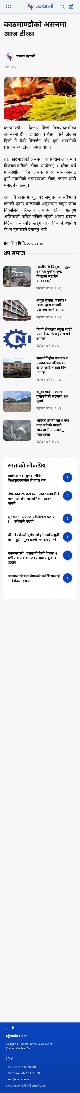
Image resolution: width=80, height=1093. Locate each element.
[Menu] (9, 6)
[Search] (62, 6)
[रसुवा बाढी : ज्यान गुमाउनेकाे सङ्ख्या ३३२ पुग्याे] (17, 401)
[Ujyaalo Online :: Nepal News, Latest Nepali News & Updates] (40, 6)
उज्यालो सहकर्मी (25, 56)
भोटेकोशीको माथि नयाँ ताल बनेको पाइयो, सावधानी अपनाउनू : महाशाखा (52, 428)
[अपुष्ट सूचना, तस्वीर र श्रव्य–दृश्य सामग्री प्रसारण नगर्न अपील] (17, 310)
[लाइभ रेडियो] (71, 7)
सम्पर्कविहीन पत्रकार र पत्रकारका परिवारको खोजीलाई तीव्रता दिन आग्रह (52, 366)
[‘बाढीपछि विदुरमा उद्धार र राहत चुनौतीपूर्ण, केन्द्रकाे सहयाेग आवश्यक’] (17, 276)
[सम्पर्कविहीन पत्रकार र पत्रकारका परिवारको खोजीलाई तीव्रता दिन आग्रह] (17, 368)
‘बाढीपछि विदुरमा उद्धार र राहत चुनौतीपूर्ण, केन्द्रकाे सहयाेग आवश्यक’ (53, 274)
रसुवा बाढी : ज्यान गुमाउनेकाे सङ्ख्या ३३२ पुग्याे (52, 397)
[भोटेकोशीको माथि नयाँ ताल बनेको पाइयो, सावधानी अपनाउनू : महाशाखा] (17, 430)
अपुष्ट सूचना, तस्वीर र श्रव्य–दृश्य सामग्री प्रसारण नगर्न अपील (51, 306)
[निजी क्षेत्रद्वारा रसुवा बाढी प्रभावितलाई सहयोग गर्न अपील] (17, 339)
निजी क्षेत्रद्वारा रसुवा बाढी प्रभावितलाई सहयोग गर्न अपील (54, 335)
